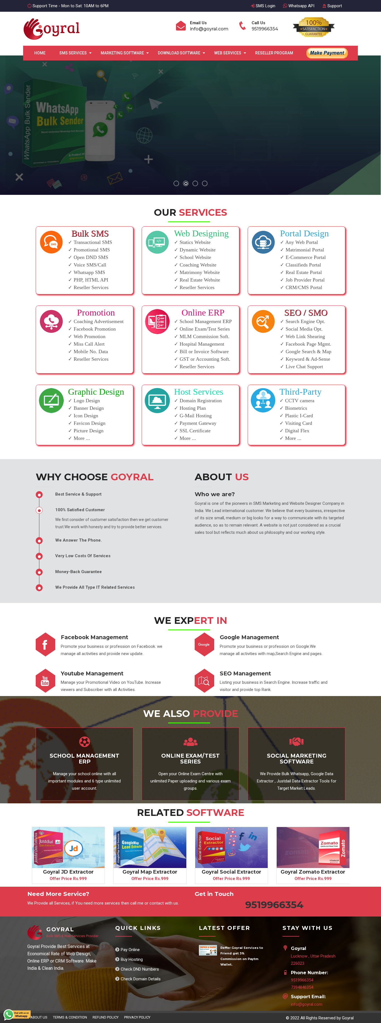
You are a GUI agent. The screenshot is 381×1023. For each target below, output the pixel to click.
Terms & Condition (70, 1017)
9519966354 (302, 980)
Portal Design (304, 233)
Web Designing (201, 233)
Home (39, 53)
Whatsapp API (300, 5)
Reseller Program (274, 53)
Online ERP (203, 312)
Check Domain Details (141, 978)
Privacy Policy (137, 1017)
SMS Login (265, 5)
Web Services (227, 53)
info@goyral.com (306, 1004)
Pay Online (130, 949)
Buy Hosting (132, 959)
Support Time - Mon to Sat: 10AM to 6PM (70, 5)
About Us (38, 1017)
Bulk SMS (90, 233)
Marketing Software (122, 53)
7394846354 (302, 987)
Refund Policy (106, 1017)
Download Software (179, 53)
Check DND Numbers (140, 969)
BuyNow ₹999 (326, 149)
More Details (286, 149)
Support (334, 5)
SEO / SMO (305, 312)
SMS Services (73, 53)
